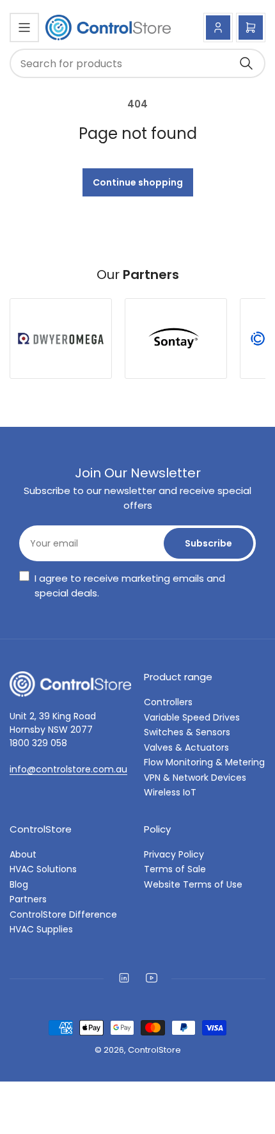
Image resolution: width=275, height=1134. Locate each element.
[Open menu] (24, 27)
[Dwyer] (61, 338)
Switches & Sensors (187, 732)
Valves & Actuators (186, 747)
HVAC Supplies (41, 929)
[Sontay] (176, 339)
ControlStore (154, 1050)
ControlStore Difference (63, 914)
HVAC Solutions (43, 869)
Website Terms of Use (193, 884)
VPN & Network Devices (195, 777)
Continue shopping (138, 182)
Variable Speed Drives (192, 717)
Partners (28, 899)
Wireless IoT (170, 792)
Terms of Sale (175, 869)
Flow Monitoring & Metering (204, 762)
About (23, 854)
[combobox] (137, 63)
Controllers (168, 702)
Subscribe (208, 543)
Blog (19, 884)
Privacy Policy (174, 854)
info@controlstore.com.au (68, 769)
